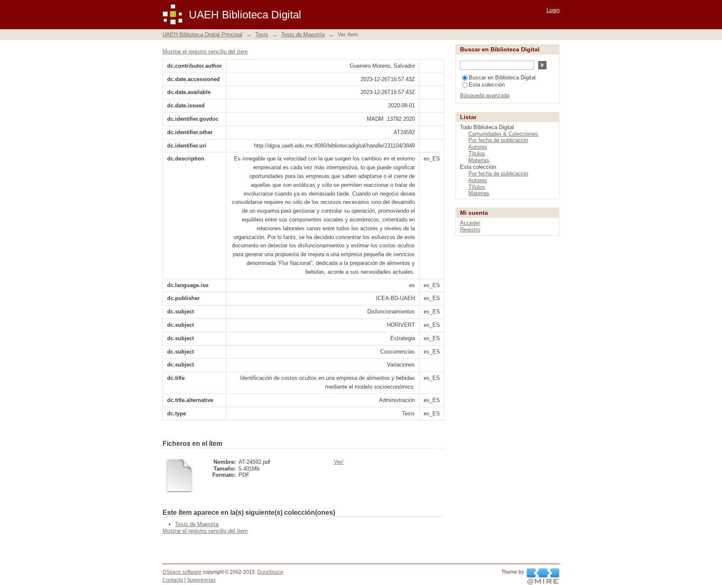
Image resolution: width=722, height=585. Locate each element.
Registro (470, 229)
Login (553, 10)
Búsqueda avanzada (484, 95)
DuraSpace (270, 572)
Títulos (476, 153)
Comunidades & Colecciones (503, 134)
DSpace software (182, 572)
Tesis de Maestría (303, 34)
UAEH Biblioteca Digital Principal (202, 34)
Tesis (261, 34)
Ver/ (338, 462)
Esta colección (487, 84)
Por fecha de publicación (498, 140)
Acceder (470, 223)
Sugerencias (201, 580)
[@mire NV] (542, 577)
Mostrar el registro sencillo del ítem (205, 51)
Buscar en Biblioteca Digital (502, 77)
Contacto (173, 580)
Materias (478, 160)
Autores (477, 147)
